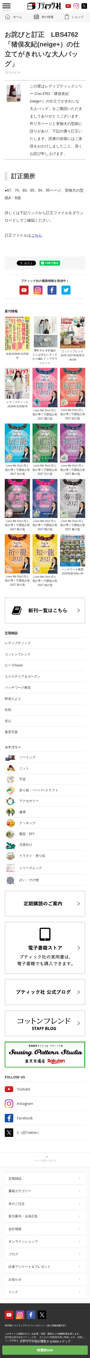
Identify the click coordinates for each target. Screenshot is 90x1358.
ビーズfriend (13, 665)
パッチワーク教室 (18, 687)
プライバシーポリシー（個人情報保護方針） (45, 1325)
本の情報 (48, 17)
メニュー (6, 10)
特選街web (45, 1350)
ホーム (17, 17)
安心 (8, 721)
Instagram (38, 290)
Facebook (52, 290)
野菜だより (13, 699)
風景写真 (11, 732)
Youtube (24, 290)
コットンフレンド (18, 654)
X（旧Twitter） (29, 1132)
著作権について (12, 1325)
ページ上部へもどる (45, 1160)
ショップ (78, 17)
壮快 (8, 710)
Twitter (66, 290)
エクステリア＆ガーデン (22, 676)
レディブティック (18, 643)
